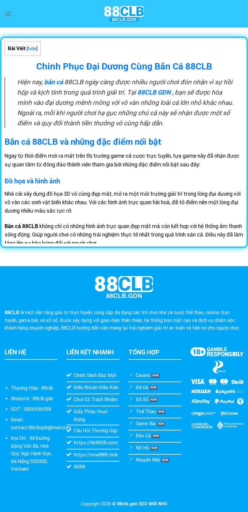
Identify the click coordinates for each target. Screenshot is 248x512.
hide (32, 48)
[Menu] (8, 13)
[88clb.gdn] (124, 13)
